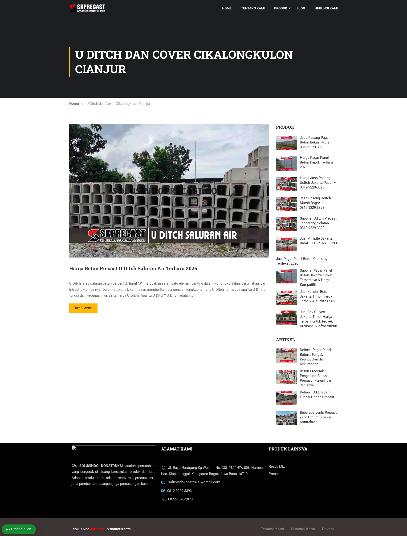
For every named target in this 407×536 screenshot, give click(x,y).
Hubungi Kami (326, 8)
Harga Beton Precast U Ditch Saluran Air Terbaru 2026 (133, 268)
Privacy (328, 529)
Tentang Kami (253, 8)
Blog (301, 8)
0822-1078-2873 (180, 499)
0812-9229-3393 (179, 491)
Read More (83, 308)
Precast (275, 474)
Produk (280, 8)
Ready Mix (277, 466)
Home (227, 8)
